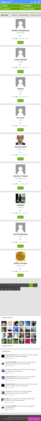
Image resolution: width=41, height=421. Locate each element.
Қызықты (7, 9)
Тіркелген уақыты (35, 15)
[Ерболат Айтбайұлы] (33, 323)
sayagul (20, 62)
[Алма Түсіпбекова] (9, 341)
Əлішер (20, 88)
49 (35, 285)
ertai (20, 236)
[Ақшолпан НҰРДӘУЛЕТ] (9, 323)
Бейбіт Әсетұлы (20, 263)
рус (12, 2)
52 (11, 289)
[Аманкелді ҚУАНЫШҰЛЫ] (9, 335)
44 (14, 285)
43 (9, 285)
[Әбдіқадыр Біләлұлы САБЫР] (21, 323)
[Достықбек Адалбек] (33, 341)
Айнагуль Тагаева (20, 176)
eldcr (20, 120)
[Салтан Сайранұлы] (21, 329)
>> (18, 289)
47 (27, 285)
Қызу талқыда (29, 9)
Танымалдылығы (24, 15)
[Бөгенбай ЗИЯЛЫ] (9, 329)
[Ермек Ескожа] (15, 335)
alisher (20, 91)
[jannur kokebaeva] (21, 335)
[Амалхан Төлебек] (27, 335)
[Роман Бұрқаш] (21, 341)
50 (2, 289)
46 (22, 285)
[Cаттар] (33, 335)
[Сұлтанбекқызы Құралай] (33, 329)
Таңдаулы (27, 5)
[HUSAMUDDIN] (15, 341)
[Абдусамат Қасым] (4, 323)
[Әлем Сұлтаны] (4, 341)
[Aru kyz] (4, 335)
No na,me (20, 118)
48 (31, 285)
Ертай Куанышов (21, 234)
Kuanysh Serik (20, 147)
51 (6, 289)
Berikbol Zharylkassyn (20, 30)
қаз (12, 1)
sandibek (20, 207)
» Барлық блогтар (7, 346)
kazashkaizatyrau (20, 178)
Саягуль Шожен (20, 59)
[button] (34, 419)
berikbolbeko (20, 33)
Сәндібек (20, 205)
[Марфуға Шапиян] (4, 329)
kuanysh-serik (20, 149)
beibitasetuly (20, 265)
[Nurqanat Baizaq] (27, 323)
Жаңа (6, 5)
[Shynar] (15, 323)
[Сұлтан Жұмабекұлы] (15, 329)
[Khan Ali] (27, 329)
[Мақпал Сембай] (27, 341)
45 (18, 285)
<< (2, 285)
